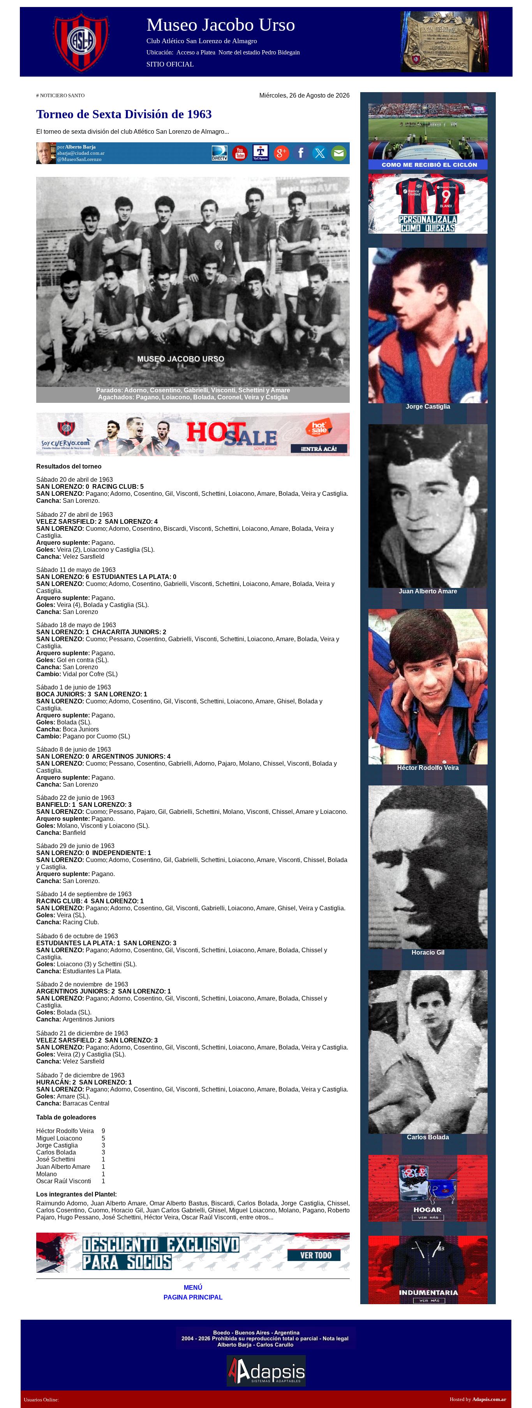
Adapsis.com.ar (489, 1399)
